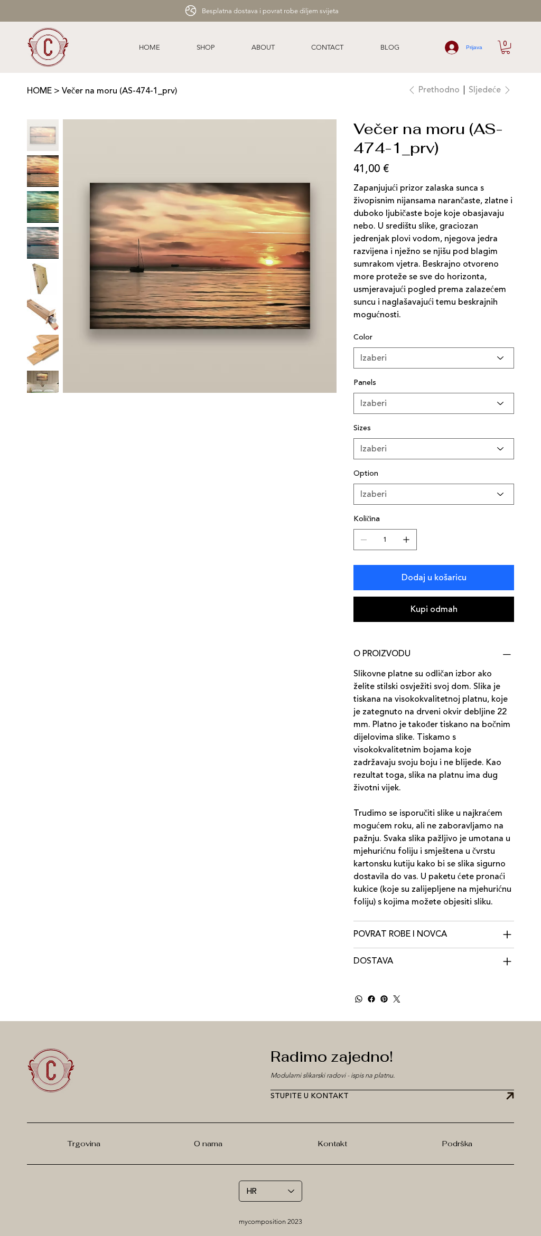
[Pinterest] (384, 999)
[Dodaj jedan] (406, 539)
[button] (506, 47)
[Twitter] (396, 999)
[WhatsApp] (358, 999)
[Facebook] (371, 999)
